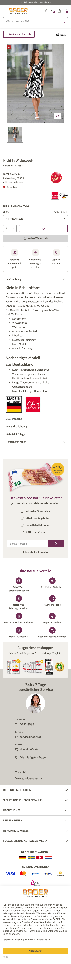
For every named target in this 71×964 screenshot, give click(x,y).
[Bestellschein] (59, 11)
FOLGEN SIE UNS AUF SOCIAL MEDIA (25, 840)
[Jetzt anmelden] (56, 543)
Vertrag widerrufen (27, 778)
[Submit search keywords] (63, 21)
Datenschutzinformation (35, 552)
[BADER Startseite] (18, 11)
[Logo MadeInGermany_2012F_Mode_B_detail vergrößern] (14, 404)
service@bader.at (30, 737)
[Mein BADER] (46, 11)
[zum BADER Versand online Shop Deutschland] (22, 857)
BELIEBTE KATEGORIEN (17, 790)
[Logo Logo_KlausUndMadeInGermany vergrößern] (59, 196)
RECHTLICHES (11, 810)
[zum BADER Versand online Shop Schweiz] (39, 857)
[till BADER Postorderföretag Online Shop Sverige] (31, 857)
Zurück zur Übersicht (20, 34)
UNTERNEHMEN (12, 820)
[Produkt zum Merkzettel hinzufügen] (43, 228)
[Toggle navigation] (5, 11)
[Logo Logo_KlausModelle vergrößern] (33, 404)
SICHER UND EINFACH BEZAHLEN (23, 800)
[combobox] (35, 21)
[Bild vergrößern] (57, 116)
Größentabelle (61, 212)
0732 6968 (27, 724)
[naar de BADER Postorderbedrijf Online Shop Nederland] (48, 857)
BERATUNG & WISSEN (16, 830)
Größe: (6, 212)
